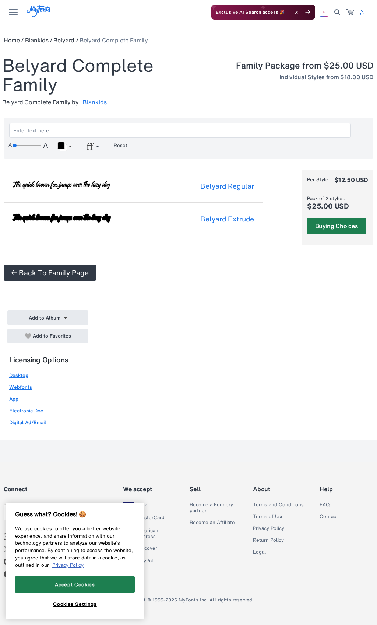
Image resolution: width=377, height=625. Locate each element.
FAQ (325, 505)
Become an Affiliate (212, 523)
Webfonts (20, 387)
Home (12, 40)
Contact (329, 517)
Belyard (63, 40)
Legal (259, 552)
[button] (65, 146)
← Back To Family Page (50, 273)
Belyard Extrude (227, 219)
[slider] (27, 145)
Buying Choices (336, 225)
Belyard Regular (227, 186)
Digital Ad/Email (27, 422)
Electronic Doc (26, 410)
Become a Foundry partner (211, 508)
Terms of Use (268, 517)
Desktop (18, 375)
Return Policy (268, 540)
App (13, 398)
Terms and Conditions (278, 505)
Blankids (36, 40)
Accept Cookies (75, 584)
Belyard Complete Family (114, 40)
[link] (350, 12)
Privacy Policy (268, 528)
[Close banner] (297, 12)
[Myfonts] (39, 15)
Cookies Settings (75, 604)
